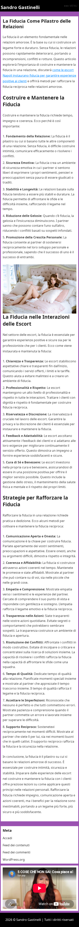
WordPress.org (14, 859)
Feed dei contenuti (16, 845)
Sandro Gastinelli (20, 7)
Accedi (7, 838)
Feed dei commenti (16, 852)
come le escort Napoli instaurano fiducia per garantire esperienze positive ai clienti (39, 75)
